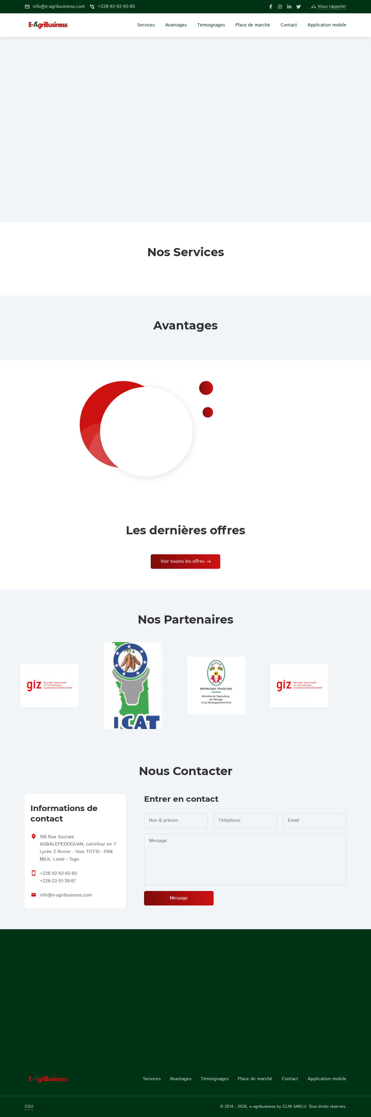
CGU (29, 1106)
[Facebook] (270, 6)
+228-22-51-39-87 (58, 881)
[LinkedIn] (289, 6)
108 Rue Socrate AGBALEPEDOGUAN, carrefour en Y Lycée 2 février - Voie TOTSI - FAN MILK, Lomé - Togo (78, 848)
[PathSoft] (62, 1079)
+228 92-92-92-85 (58, 873)
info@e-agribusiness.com (66, 895)
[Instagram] (280, 6)
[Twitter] (298, 6)
